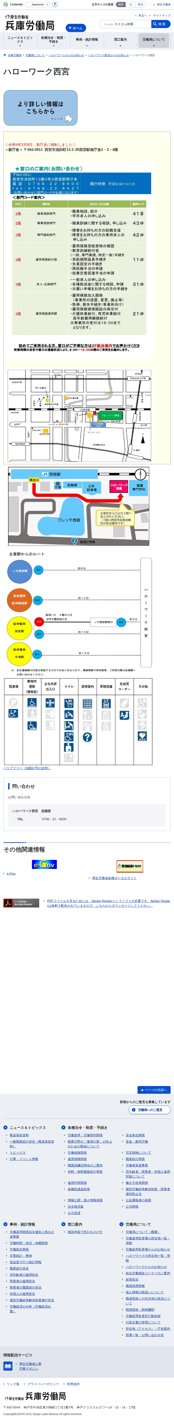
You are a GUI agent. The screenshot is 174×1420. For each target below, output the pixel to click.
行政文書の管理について (143, 1322)
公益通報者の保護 (138, 1200)
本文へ (142, 15)
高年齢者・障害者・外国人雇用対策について (148, 1174)
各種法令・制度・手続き (88, 1128)
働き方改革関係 (137, 1183)
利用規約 (73, 1384)
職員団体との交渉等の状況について (148, 1301)
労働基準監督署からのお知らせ (148, 1249)
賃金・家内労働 (137, 1141)
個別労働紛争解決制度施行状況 (32, 1300)
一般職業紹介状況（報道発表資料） (32, 1144)
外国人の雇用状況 (22, 1294)
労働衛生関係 (19, 1249)
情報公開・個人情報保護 (85, 1200)
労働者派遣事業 (137, 1165)
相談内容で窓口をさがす (85, 1232)
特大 (140, 4)
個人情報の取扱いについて (145, 1292)
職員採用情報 (135, 1286)
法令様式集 (76, 1206)
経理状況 (132, 1279)
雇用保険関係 (77, 1159)
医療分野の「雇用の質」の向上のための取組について (90, 1144)
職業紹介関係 (135, 1159)
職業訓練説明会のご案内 (85, 1165)
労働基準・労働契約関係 (85, 1135)
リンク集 (13, 1384)
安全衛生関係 (135, 1135)
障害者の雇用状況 (22, 1281)
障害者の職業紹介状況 (25, 1287)
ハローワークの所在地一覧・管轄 (148, 1258)
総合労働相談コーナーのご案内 (148, 1273)
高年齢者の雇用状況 (24, 1275)
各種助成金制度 (79, 1189)
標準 (120, 4)
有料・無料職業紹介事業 (85, 1171)
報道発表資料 (19, 1135)
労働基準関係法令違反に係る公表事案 (32, 1234)
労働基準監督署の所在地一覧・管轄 (148, 1240)
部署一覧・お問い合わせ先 (145, 1335)
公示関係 (132, 1206)
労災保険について (138, 1152)
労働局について (138, 1224)
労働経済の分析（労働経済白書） (30, 1309)
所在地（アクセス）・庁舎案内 (148, 1328)
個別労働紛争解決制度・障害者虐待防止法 (148, 1191)
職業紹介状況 (19, 1268)
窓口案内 (75, 1224)
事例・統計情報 (22, 1224)
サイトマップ (162, 15)
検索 (162, 24)
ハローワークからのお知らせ (146, 1267)
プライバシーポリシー (43, 1384)
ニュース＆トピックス (28, 1128)
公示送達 (74, 1213)
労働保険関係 (77, 1152)
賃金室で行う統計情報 (25, 1262)
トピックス (18, 1152)
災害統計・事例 (21, 1256)
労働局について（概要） (143, 1232)
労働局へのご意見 (150, 1110)
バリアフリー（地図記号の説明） (27, 768)
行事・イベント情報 (24, 1159)
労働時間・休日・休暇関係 (29, 1243)
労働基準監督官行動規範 (143, 1316)
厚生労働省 (164, 4)
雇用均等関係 (77, 1183)
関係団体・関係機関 (140, 1309)
